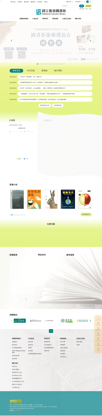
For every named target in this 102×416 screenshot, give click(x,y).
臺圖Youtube (68, 237)
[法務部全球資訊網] (20, 321)
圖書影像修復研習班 (37, 63)
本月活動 (47, 125)
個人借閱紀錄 (77, 269)
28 (29, 150)
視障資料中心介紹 (17, 372)
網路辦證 (97, 330)
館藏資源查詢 (24, 18)
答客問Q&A (63, 356)
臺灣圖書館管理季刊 (50, 275)
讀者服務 (55, 18)
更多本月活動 (67, 168)
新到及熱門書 (15, 355)
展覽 (72, 125)
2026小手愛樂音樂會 (53, 63)
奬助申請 (46, 350)
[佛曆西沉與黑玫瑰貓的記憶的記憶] (84, 199)
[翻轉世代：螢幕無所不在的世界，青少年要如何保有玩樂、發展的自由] (51, 199)
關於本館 (78, 18)
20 (25, 147)
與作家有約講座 (42, 63)
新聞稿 (44, 71)
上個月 (11, 128)
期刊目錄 (19, 269)
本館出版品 (79, 341)
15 (33, 143)
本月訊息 (31, 71)
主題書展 (81, 125)
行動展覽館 (48, 286)
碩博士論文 (82, 8)
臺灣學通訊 (34, 237)
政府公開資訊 (15, 369)
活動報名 (97, 335)
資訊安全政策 (33, 395)
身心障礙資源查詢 (17, 347)
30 (11, 154)
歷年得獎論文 (49, 269)
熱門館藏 (19, 263)
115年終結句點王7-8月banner (51, 63)
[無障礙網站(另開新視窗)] (16, 401)
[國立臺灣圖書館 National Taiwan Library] (51, 12)
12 (22, 143)
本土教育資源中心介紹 (18, 381)
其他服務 (62, 353)
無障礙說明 (41, 395)
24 (15, 150)
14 (29, 143)
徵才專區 (58, 71)
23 (11, 150)
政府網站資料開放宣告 (58, 395)
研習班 (64, 125)
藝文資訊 (80, 130)
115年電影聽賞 (59, 63)
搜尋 (81, 6)
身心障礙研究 (47, 344)
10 (15, 143)
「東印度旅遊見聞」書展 (45, 63)
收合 (51, 331)
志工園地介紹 (15, 387)
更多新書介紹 (86, 214)
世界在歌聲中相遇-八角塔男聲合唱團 (40, 63)
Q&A (97, 350)
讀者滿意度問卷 (39, 63)
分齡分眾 (68, 1)
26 (22, 150)
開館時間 (33, 1)
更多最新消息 (58, 105)
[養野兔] (34, 199)
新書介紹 (19, 280)
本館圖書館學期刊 (49, 347)
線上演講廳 (69, 130)
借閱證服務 (76, 280)
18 (18, 147)
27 (25, 150)
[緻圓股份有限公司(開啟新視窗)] (82, 321)
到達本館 (39, 1)
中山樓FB (51, 237)
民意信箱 (13, 1)
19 (22, 147)
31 (15, 154)
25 (18, 150)
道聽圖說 (85, 237)
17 (15, 147)
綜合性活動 (58, 130)
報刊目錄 (14, 358)
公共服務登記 (97, 345)
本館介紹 (14, 366)
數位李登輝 (61, 63)
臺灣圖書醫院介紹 (17, 378)
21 (29, 147)
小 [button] (84, 1)
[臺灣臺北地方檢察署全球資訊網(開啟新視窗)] (51, 321)
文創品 (78, 344)
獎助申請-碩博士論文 (51, 263)
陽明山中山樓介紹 (17, 384)
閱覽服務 (62, 344)
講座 (56, 125)
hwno (90, 8)
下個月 (33, 128)
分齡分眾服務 (63, 347)
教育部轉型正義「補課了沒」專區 (56, 63)
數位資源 (97, 325)
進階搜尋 (88, 6)
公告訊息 (35, 18)
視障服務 (75, 275)
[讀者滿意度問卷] (51, 41)
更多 (32, 299)
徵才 (87, 8)
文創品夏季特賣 (43, 63)
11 (18, 143)
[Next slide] (90, 41)
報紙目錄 (19, 275)
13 (25, 143)
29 (33, 150)
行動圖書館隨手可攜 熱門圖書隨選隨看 (62, 63)
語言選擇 (77, 1)
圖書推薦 (75, 286)
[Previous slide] (12, 41)
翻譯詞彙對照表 (24, 395)
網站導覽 (26, 1)
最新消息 (16, 71)
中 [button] (87, 1)
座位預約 (97, 340)
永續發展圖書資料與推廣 (34, 353)
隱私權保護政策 (14, 395)
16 (11, 147)
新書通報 (19, 286)
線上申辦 (62, 341)
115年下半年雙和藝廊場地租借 (48, 63)
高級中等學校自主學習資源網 (18, 351)
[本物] (68, 199)
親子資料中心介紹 (17, 375)
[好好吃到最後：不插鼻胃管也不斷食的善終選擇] (17, 199)
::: (0, 1)
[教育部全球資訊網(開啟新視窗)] (66, 321)
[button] (10, 214)
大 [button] (90, 1)
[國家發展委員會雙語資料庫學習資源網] (35, 321)
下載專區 (19, 1)
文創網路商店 (64, 63)
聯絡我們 (48, 395)
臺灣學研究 (48, 280)
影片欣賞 (47, 130)
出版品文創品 (66, 18)
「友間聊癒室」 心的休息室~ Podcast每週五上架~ (50, 63)
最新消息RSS (44, 105)
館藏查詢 (97, 320)
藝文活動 (30, 341)
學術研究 (45, 18)
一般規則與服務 (77, 263)
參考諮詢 (62, 350)
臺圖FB (16, 237)
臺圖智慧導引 (58, 63)
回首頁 (46, 1)
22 (33, 147)
